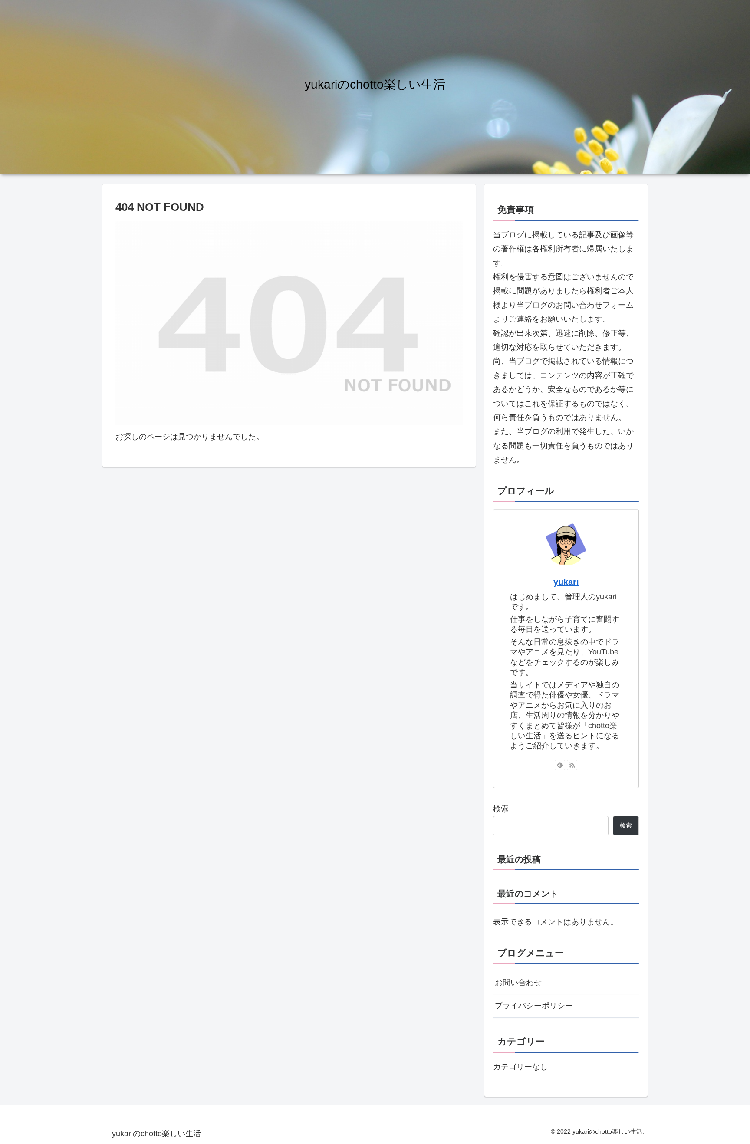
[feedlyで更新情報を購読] (560, 765)
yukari (566, 582)
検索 (501, 809)
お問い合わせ (518, 982)
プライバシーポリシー (534, 1005)
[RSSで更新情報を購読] (572, 765)
